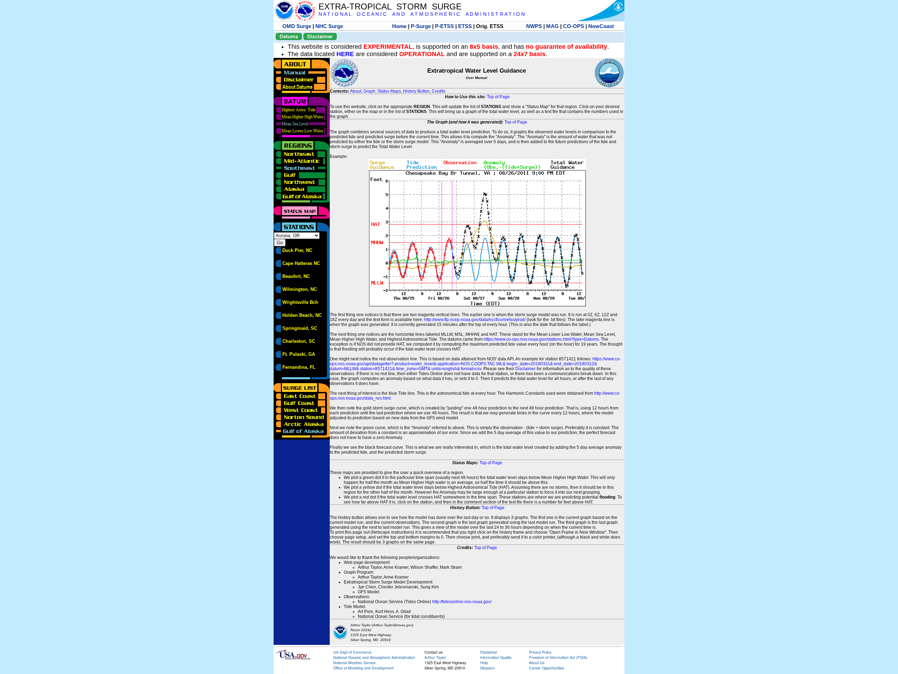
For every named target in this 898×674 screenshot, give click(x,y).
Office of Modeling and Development (363, 667)
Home (399, 26)
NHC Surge (329, 26)
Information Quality (495, 657)
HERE (345, 54)
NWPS (534, 26)
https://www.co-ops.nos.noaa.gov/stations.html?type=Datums (541, 339)
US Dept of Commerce (352, 652)
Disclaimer (320, 36)
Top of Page (498, 96)
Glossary (487, 667)
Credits (438, 91)
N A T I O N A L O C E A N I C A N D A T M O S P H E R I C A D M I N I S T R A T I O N (422, 14)
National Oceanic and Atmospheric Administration (374, 657)
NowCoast (601, 26)
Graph (369, 91)
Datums (289, 36)
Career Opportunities (546, 667)
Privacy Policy (540, 652)
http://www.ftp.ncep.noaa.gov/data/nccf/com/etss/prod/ (474, 319)
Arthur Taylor (435, 657)
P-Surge (421, 26)
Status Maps (389, 91)
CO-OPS (573, 26)
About (355, 91)
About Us (536, 662)
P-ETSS (444, 26)
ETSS (465, 26)
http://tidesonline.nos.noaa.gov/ (461, 601)
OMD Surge (296, 26)
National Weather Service (354, 662)
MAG (552, 26)
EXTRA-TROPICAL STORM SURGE (390, 6)
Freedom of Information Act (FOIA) (558, 657)
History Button (416, 91)
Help (484, 662)
